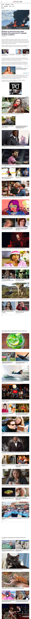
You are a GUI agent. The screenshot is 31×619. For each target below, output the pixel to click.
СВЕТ (2, 6)
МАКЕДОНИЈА (7, 4)
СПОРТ (10, 6)
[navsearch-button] (1, 2)
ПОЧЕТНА (2, 4)
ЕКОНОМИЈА (6, 6)
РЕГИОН (12, 4)
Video (13, 6)
